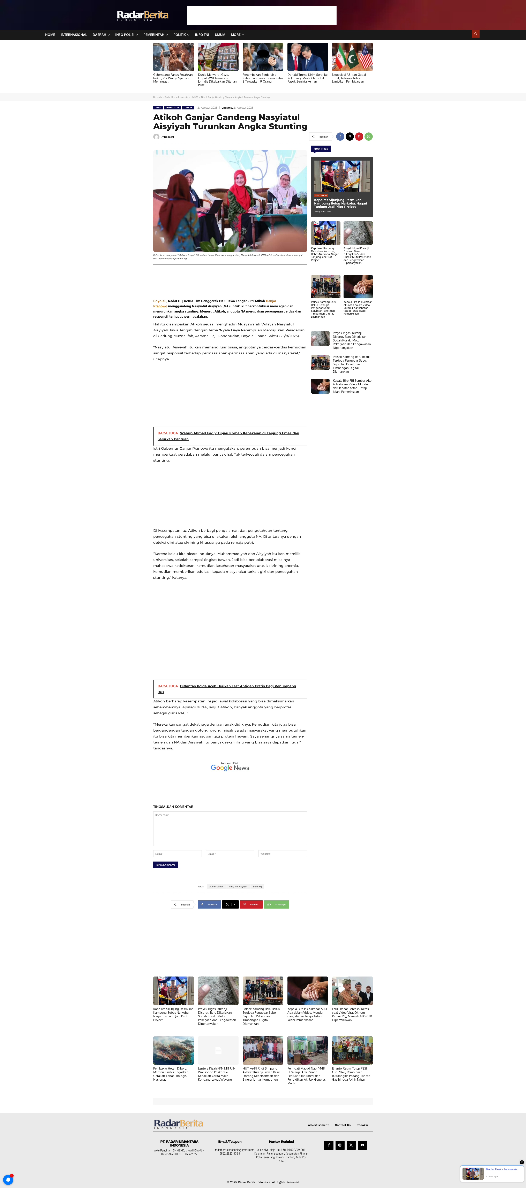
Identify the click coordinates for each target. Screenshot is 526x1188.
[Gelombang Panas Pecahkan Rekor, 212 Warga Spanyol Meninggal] (173, 57)
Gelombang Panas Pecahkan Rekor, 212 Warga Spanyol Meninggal (173, 78)
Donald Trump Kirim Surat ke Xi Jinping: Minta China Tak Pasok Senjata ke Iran (307, 78)
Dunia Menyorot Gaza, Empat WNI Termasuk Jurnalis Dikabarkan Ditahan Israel (217, 80)
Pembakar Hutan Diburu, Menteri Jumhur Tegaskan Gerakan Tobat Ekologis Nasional (170, 1073)
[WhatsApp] (369, 136)
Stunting (257, 886)
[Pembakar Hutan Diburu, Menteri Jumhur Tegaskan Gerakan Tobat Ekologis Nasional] (173, 1050)
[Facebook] (340, 136)
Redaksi (169, 136)
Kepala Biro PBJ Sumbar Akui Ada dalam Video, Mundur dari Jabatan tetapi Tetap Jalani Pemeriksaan (358, 307)
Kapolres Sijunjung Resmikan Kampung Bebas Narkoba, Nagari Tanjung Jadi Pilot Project (340, 203)
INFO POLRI (321, 195)
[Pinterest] (359, 136)
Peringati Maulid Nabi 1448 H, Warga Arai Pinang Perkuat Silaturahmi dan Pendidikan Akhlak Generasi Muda (306, 1075)
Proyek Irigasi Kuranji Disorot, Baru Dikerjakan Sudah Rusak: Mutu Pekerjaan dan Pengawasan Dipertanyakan (357, 255)
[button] (476, 34)
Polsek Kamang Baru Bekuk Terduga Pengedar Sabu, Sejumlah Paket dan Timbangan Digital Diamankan (323, 309)
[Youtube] (362, 1145)
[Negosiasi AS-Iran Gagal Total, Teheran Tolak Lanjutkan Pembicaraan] (352, 57)
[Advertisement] (262, 15)
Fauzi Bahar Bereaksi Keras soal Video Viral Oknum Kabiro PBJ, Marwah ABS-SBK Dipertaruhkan (352, 1014)
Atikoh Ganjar (216, 886)
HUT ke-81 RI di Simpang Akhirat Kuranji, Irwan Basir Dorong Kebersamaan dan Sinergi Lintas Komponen (261, 1073)
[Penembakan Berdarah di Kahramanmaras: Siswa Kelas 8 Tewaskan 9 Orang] (263, 57)
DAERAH (188, 107)
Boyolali (159, 301)
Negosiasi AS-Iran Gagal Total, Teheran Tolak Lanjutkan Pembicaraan (349, 78)
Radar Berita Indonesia (176, 97)
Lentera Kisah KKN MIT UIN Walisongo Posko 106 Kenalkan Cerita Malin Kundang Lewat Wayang (216, 1073)
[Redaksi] (157, 137)
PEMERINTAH (173, 107)
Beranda (157, 97)
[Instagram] (340, 1145)
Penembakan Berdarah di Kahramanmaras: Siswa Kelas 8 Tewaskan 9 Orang (263, 78)
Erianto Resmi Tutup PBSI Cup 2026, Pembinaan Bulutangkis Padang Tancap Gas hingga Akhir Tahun (351, 1073)
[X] (350, 136)
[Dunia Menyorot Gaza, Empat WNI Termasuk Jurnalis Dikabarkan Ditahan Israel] (218, 57)
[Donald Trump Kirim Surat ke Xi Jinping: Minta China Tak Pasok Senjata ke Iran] (307, 57)
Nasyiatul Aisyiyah (238, 886)
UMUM (194, 97)
